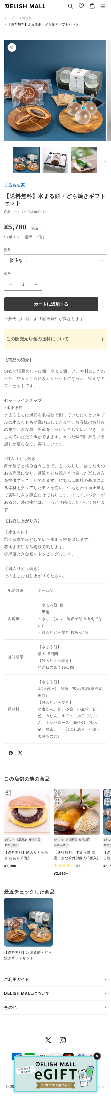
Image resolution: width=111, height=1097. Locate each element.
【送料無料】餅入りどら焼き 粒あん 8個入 (26, 855)
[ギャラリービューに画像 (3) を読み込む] (84, 160)
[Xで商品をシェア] (20, 754)
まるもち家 (14, 185)
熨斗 (7, 250)
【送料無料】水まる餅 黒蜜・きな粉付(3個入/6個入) (76, 855)
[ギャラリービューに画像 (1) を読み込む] (26, 160)
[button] (70, 6)
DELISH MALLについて (27, 993)
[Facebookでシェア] (10, 754)
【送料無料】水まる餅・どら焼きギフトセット (28, 955)
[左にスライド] (6, 161)
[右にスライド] (105, 161)
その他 (10, 1007)
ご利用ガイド (16, 979)
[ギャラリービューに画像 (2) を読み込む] (55, 160)
